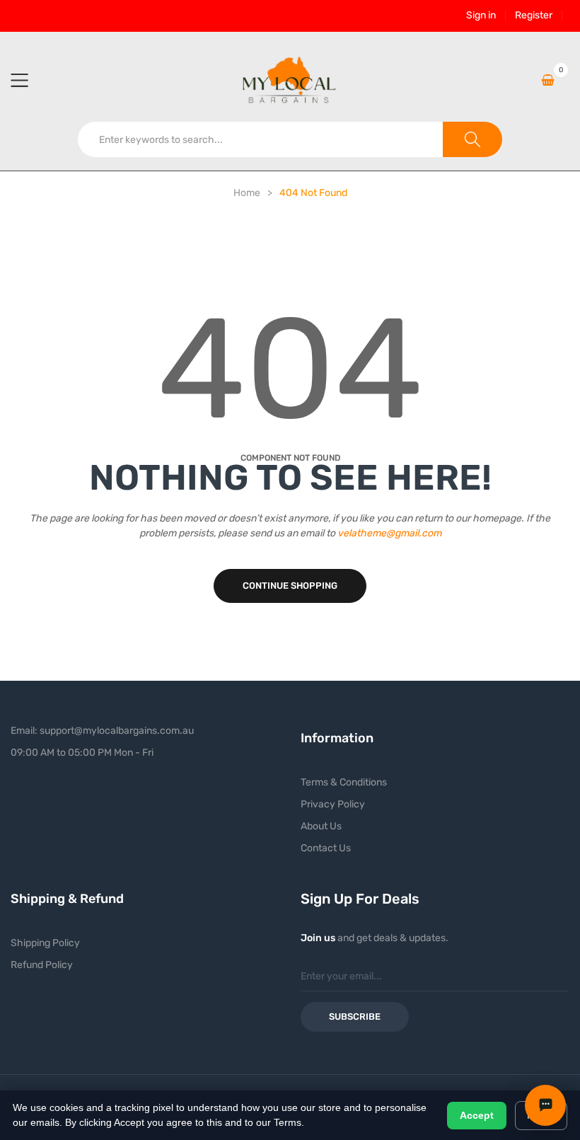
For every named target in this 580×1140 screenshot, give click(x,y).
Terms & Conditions (344, 782)
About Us (321, 826)
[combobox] (260, 139)
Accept (477, 1115)
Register (533, 16)
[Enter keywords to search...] (472, 139)
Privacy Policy (333, 804)
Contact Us (326, 848)
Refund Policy (42, 965)
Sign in (481, 16)
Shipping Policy (45, 943)
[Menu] (28, 80)
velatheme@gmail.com (389, 533)
